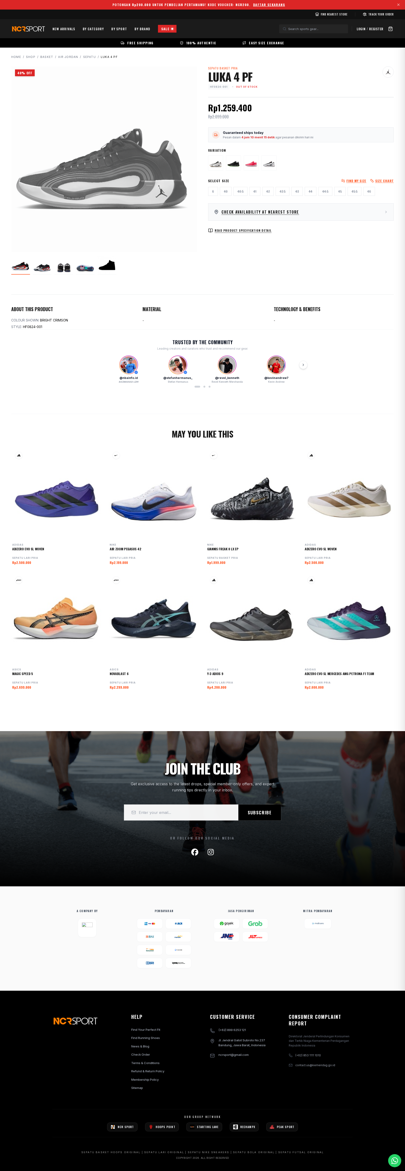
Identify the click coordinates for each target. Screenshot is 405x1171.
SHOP (30, 57)
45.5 (354, 191)
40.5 (240, 191)
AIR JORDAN (68, 57)
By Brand (142, 28)
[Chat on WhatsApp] (394, 1160)
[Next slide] (303, 365)
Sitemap (137, 1088)
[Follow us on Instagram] (211, 852)
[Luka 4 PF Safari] (233, 162)
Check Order (140, 1054)
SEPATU (89, 57)
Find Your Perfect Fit (145, 1029)
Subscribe (260, 812)
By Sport (119, 28)
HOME (16, 57)
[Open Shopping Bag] (390, 29)
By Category (93, 28)
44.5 (325, 191)
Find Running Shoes (145, 1038)
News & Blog (140, 1046)
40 (226, 191)
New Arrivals (63, 28)
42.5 (282, 191)
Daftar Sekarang (269, 4)
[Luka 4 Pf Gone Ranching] (215, 162)
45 (340, 191)
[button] (197, 387)
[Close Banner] (398, 5)
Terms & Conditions (145, 1063)
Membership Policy (145, 1079)
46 (369, 191)
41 (254, 191)
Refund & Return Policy (147, 1071)
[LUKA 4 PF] (269, 162)
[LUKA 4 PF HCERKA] (251, 162)
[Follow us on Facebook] (194, 852)
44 (310, 191)
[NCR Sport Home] (28, 28)
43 (297, 191)
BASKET (46, 57)
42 (268, 191)
